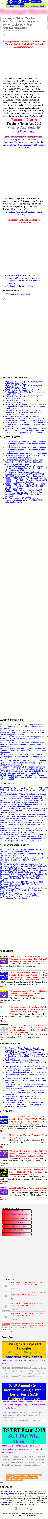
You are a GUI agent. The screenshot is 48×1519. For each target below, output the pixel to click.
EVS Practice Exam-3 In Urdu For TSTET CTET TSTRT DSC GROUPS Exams (23, 387)
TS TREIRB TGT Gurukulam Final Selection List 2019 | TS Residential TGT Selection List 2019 (23, 851)
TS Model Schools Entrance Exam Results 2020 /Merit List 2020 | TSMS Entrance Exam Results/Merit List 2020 (23, 836)
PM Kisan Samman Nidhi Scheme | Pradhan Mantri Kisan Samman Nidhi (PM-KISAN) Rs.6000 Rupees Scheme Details (24, 1092)
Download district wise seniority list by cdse (23, 145)
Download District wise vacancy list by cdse (24, 142)
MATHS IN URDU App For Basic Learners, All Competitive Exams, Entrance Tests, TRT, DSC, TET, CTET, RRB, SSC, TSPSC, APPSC (25, 1098)
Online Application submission (21, 275)
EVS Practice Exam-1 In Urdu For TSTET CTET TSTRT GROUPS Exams (23, 401)
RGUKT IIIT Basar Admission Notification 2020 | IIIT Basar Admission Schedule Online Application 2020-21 (23, 772)
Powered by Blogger (25, 1509)
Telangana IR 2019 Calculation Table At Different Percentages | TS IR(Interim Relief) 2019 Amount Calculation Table (28, 1153)
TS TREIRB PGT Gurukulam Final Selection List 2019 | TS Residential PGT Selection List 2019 (22, 855)
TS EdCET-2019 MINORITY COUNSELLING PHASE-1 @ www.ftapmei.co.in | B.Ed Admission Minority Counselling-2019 (28, 1029)
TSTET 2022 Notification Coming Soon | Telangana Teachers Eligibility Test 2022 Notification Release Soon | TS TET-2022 (25, 406)
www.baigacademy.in (8, 1502)
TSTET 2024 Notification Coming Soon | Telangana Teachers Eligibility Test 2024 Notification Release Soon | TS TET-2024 (25, 392)
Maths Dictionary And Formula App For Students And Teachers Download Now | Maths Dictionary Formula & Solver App (26, 424)
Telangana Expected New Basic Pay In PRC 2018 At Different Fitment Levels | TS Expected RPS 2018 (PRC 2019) (28, 1009)
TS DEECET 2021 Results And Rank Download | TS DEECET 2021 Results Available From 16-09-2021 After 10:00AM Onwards (24, 486)
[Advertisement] (24, 62)
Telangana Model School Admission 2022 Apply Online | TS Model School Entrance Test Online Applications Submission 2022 (23, 462)
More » (3, 968)
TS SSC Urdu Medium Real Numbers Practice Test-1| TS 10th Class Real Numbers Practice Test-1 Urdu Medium (25, 1074)
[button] (4, 35)
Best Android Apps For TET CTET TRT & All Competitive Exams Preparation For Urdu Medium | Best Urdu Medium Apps (25, 412)
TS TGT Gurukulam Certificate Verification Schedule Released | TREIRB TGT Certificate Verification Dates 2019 (23, 865)
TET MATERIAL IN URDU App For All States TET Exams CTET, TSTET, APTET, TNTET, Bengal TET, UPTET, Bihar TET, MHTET (24, 1105)
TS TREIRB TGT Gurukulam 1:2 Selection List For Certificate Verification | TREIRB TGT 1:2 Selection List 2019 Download (24, 860)
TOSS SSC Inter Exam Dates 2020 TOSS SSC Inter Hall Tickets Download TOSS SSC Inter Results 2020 (21, 801)
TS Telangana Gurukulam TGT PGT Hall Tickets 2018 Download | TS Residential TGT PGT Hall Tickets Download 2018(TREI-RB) (21, 884)
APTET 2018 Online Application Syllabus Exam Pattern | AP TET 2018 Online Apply (28, 1189)
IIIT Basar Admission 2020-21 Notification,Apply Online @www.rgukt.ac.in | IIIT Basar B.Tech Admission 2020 (22, 768)
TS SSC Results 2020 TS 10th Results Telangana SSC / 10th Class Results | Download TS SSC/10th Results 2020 (24, 840)
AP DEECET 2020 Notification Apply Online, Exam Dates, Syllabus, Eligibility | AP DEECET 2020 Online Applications (25, 1080)
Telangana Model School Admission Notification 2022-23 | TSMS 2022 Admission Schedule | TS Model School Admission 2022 (26, 468)
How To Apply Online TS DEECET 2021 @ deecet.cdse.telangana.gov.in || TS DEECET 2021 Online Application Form (23, 500)
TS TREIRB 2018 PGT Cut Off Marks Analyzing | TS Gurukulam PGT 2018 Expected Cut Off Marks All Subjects (23, 869)
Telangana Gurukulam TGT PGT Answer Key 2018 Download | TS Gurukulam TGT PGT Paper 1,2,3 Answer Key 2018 (22, 878)
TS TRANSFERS (25, 294)
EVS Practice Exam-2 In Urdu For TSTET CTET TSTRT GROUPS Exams (23, 397)
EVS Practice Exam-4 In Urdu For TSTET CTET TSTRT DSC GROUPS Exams (23, 383)
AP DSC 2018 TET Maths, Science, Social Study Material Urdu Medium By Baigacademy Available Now (28, 1171)
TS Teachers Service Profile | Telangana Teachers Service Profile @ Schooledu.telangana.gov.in (23, 805)
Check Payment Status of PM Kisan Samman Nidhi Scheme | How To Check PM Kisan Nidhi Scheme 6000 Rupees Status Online (26, 1086)
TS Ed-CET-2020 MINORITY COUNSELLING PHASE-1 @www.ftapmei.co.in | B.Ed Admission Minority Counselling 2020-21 (24, 757)
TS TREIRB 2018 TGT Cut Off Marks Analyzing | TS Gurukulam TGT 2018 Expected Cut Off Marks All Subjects (23, 873)
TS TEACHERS (13, 294)
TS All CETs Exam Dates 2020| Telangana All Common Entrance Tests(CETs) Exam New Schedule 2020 (25, 1062)
